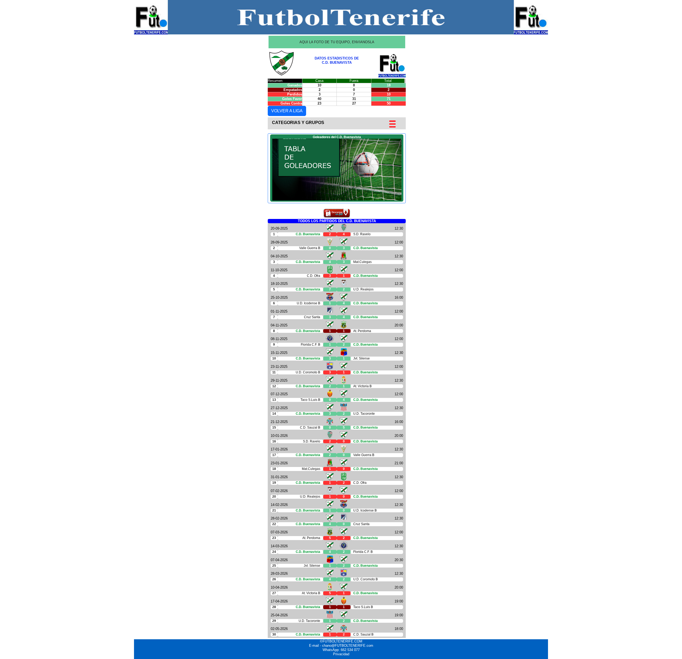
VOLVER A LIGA (287, 111)
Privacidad (341, 654)
